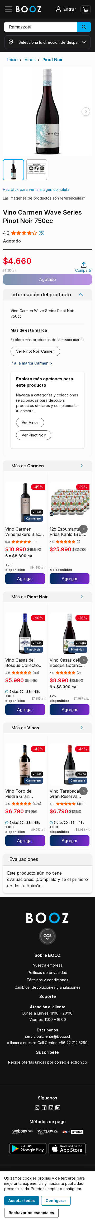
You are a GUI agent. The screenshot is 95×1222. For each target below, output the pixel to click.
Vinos (30, 59)
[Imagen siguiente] (86, 111)
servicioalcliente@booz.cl (47, 1036)
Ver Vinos (30, 422)
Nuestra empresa (48, 965)
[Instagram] (37, 1107)
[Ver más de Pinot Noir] (82, 596)
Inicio (12, 59)
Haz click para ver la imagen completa (36, 189)
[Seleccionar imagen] (13, 169)
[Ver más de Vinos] (82, 727)
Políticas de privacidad (47, 972)
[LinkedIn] (57, 1107)
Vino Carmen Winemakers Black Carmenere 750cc (23, 531)
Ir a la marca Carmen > (31, 363)
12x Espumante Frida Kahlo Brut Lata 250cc (66, 531)
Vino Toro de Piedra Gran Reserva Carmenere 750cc (23, 793)
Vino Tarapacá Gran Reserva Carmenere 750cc (68, 793)
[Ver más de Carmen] (82, 465)
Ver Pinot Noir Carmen (35, 351)
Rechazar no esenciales (31, 1212)
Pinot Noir (52, 59)
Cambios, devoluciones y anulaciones (47, 987)
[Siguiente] (83, 529)
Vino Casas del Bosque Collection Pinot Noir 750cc (23, 662)
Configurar (56, 1200)
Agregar (25, 578)
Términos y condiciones (47, 980)
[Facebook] (44, 1107)
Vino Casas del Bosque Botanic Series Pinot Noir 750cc (67, 662)
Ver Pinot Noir (34, 435)
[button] (47, 27)
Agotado (47, 279)
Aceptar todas (21, 1200)
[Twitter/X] (51, 1107)
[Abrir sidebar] (10, 9)
